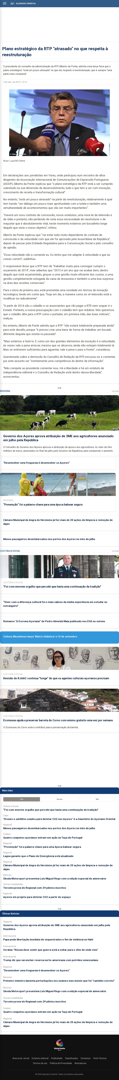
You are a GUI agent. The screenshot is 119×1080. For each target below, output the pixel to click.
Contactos (86, 1058)
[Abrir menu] (5, 3)
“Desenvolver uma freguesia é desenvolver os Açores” (36, 462)
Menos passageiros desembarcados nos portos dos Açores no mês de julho (49, 539)
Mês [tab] (97, 799)
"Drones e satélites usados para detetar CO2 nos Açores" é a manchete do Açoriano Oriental (59, 819)
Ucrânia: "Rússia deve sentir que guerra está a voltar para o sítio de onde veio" (50, 949)
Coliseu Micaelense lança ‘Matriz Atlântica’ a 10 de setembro (40, 636)
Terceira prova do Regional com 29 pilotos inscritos (34, 887)
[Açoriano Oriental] (59, 1051)
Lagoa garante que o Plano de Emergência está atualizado (38, 856)
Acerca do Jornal (21, 1058)
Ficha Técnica (99, 1058)
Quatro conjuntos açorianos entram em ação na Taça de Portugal (42, 837)
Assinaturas (80, 1063)
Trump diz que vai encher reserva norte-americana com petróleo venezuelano (50, 960)
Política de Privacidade (61, 1063)
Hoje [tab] (21, 799)
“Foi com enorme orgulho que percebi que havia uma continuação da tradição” (52, 586)
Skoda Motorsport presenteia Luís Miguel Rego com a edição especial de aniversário (54, 878)
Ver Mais (115, 391)
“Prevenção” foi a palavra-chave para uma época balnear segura (42, 504)
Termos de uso (40, 1063)
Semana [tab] (59, 799)
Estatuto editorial (40, 1058)
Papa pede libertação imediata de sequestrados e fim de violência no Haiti (48, 939)
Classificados (71, 1058)
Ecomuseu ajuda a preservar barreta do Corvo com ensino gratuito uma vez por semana (58, 720)
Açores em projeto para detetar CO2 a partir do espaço (37, 897)
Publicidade (56, 1058)
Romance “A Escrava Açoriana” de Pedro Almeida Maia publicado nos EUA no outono (54, 621)
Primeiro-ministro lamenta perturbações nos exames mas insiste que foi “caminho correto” (59, 980)
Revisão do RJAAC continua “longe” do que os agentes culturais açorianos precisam (56, 678)
